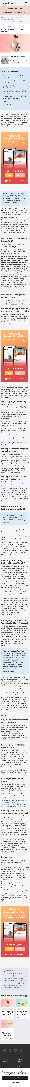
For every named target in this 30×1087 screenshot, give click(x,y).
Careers (19, 1059)
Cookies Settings (15, 1082)
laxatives (19, 497)
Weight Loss (19, 17)
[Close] (3, 1071)
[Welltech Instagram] (4, 1050)
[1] (4, 394)
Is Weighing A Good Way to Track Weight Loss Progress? (14, 97)
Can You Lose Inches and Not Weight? (11, 21)
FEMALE (19, 175)
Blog (12, 17)
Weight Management (7, 19)
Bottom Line (7, 104)
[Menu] (26, 3)
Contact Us (20, 1061)
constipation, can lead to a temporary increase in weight (13, 485)
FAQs (5, 101)
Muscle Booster (7, 1057)
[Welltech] (7, 3)
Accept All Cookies (15, 1078)
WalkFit (5, 1061)
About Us (19, 1057)
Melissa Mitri (21, 57)
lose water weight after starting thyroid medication (14, 803)
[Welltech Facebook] (15, 1050)
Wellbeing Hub (5, 17)
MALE (9, 175)
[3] (2, 432)
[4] (13, 491)
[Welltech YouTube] (10, 1050)
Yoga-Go (5, 1059)
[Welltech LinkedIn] (20, 1050)
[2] (13, 425)
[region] (15, 1077)
